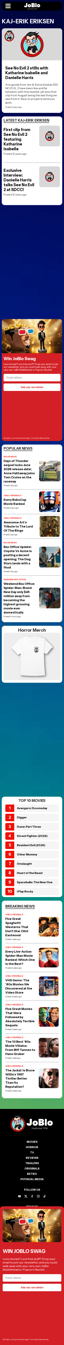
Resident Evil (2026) (31, 845)
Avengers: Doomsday (32, 808)
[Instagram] (38, 1196)
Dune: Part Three (29, 826)
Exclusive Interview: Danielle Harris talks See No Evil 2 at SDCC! (19, 180)
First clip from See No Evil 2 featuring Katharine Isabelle (17, 139)
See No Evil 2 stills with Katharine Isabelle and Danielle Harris (26, 73)
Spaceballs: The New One (34, 882)
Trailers (32, 1163)
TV (32, 1152)
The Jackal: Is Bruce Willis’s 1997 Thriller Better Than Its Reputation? (20, 1078)
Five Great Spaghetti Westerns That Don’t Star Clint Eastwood (16, 927)
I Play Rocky (25, 891)
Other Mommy (27, 854)
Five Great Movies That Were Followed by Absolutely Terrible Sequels (20, 1017)
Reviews (32, 1157)
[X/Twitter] (25, 1196)
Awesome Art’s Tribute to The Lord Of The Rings (18, 526)
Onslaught (24, 863)
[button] (8, 6)
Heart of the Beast (30, 873)
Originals (32, 1168)
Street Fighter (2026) (32, 836)
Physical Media (32, 1179)
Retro (32, 1174)
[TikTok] (44, 1196)
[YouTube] (19, 1196)
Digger (22, 817)
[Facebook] (32, 1196)
